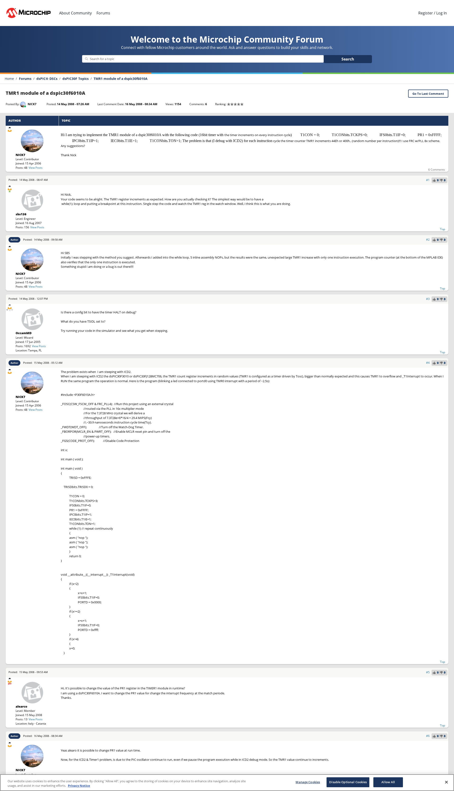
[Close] (446, 782)
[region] (227, 782)
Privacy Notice (79, 786)
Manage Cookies (308, 782)
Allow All (388, 782)
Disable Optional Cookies (348, 782)
